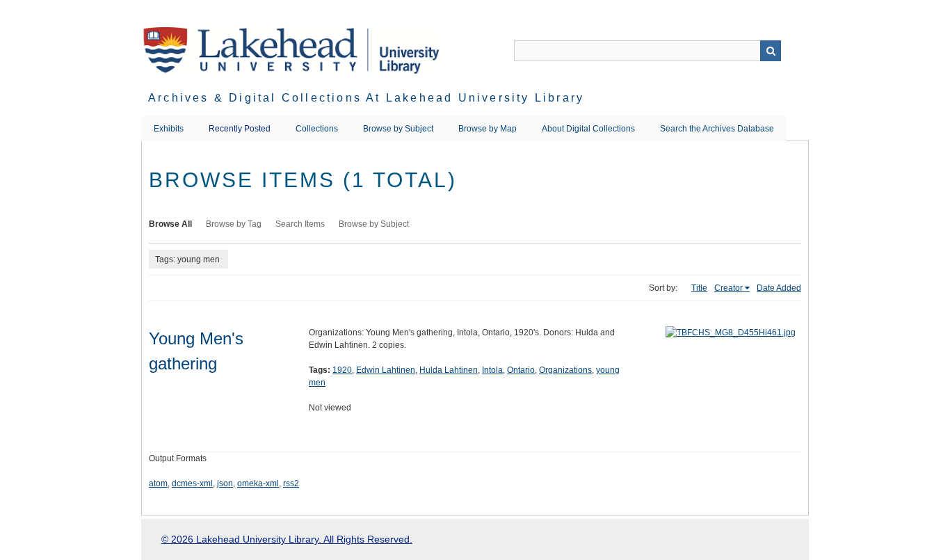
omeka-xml (258, 483)
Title (699, 288)
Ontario (521, 370)
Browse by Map (487, 129)
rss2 (291, 483)
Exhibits (169, 129)
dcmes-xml (192, 483)
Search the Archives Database (717, 129)
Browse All (170, 224)
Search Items (300, 224)
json (225, 483)
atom (158, 483)
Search (770, 50)
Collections (317, 129)
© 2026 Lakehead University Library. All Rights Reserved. (286, 539)
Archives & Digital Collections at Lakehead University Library (366, 98)
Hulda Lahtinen (448, 370)
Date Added (779, 288)
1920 (342, 370)
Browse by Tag (233, 224)
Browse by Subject (398, 129)
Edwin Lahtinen (385, 370)
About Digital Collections (588, 129)
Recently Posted (240, 129)
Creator (728, 288)
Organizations (565, 370)
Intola (492, 370)
